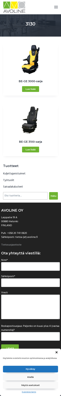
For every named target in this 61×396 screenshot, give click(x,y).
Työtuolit (8, 180)
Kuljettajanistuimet (14, 173)
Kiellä (30, 377)
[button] (56, 352)
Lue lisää (31, 89)
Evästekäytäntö (29, 392)
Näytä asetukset (30, 385)
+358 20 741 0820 (17, 233)
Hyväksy (30, 369)
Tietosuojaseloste (11, 245)
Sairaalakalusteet (13, 187)
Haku (53, 195)
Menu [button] (53, 7)
